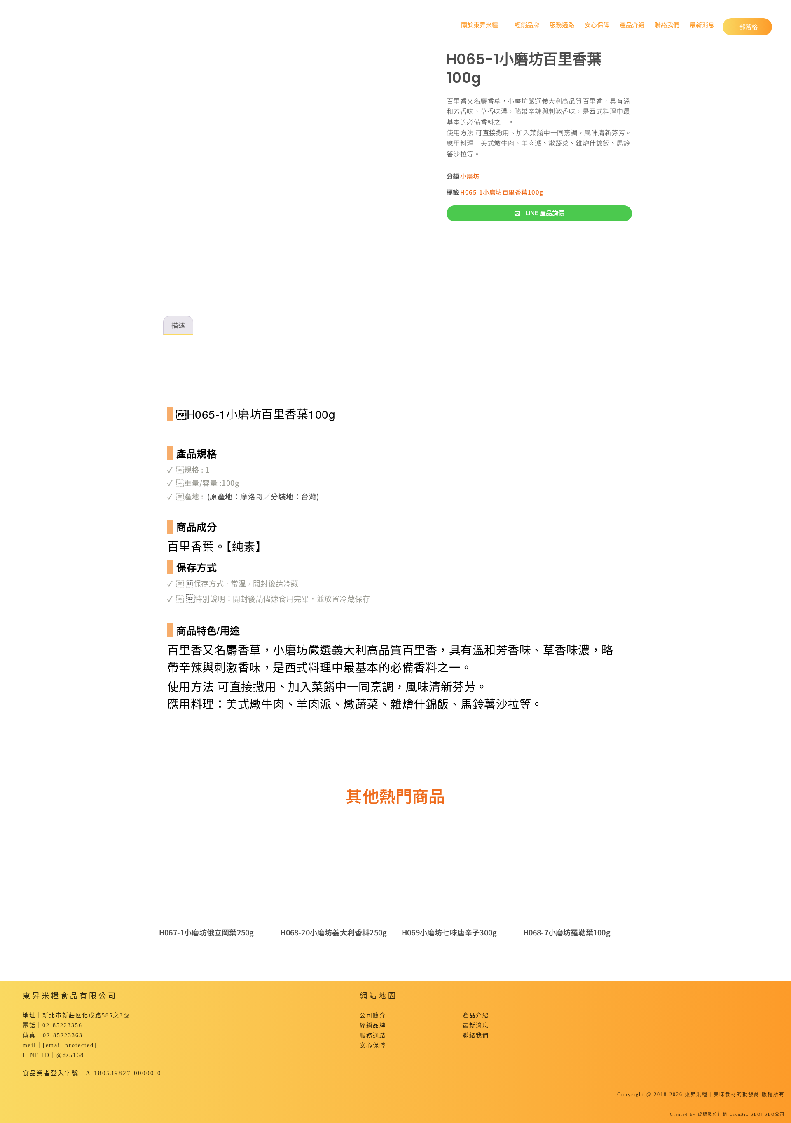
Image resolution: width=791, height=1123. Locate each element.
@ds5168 (70, 1055)
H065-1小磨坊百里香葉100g (501, 192)
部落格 (755, 26)
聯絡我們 (667, 24)
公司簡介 (373, 1015)
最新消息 (702, 24)
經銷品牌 (527, 24)
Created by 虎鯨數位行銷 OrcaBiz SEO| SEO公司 (727, 1114)
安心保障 (597, 24)
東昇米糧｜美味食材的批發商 (722, 1094)
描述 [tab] (178, 325)
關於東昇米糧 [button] (477, 24)
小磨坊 (470, 176)
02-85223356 (62, 1025)
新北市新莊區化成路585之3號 (86, 1015)
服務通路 (562, 24)
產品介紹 (632, 24)
